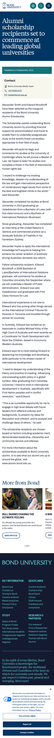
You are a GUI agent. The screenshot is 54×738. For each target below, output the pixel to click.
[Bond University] (11, 5)
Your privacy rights (27, 716)
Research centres (38, 631)
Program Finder (10, 625)
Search (41, 6)
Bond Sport (34, 594)
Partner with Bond (38, 638)
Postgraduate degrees (13, 635)
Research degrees (38, 635)
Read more (22, 681)
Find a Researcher (38, 628)
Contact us (7, 590)
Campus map (35, 590)
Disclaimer (7, 607)
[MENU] (49, 6)
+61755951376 (15, 91)
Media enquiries (10, 600)
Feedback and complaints (36, 606)
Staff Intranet (35, 600)
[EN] (33, 6)
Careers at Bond (10, 597)
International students (13, 631)
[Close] (50, 689)
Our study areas (10, 628)
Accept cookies (27, 733)
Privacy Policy (9, 604)
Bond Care (7, 587)
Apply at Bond (9, 621)
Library (32, 597)
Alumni (32, 642)
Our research (35, 624)
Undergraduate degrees (10, 640)
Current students (37, 587)
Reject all (27, 724)
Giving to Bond (9, 594)
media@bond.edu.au (17, 95)
